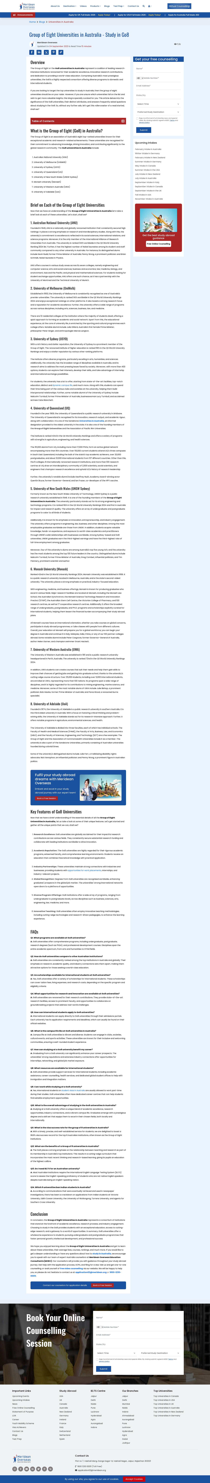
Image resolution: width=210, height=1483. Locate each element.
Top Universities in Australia (166, 1407)
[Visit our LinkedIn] (32, 1469)
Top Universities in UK (163, 1404)
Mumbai (126, 1404)
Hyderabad (96, 1415)
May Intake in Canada (145, 165)
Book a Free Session (46, 798)
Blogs (107, 6)
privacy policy (144, 122)
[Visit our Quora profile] (50, 1469)
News (14, 1404)
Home (32, 21)
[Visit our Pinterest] (44, 1469)
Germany (64, 1415)
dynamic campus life (62, 385)
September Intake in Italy (147, 182)
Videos (83, 6)
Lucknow (95, 1411)
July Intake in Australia (145, 178)
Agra (93, 1419)
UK (60, 1400)
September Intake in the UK (148, 190)
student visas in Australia (73, 1090)
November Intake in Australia (149, 199)
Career (15, 1419)
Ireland (62, 1419)
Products (94, 6)
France (62, 1423)
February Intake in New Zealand (150, 157)
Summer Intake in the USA (147, 170)
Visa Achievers (19, 1427)
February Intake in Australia (148, 149)
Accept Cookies (134, 1479)
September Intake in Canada (149, 186)
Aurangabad (97, 1423)
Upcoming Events (20, 1396)
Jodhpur (126, 1442)
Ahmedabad (128, 1415)
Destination (69, 6)
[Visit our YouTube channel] (26, 1469)
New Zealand (65, 1411)
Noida (93, 1404)
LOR (14, 1415)
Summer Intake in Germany (148, 161)
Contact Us (133, 6)
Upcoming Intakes (21, 1400)
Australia (63, 1407)
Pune (93, 1407)
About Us (55, 6)
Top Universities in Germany (166, 1415)
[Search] (144, 6)
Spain (62, 1439)
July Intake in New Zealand (147, 174)
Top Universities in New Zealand (168, 1411)
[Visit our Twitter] (38, 1469)
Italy (61, 1427)
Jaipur (94, 1396)
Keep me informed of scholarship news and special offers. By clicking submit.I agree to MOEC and (158, 120)
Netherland (64, 1435)
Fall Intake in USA (143, 194)
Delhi (93, 1400)
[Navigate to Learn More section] (149, 6)
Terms (172, 120)
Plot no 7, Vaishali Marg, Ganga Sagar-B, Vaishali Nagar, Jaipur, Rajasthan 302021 (113, 1461)
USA (61, 1396)
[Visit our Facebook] (20, 1469)
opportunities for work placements (84, 870)
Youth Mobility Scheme (23, 1423)
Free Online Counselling (158, 243)
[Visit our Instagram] (14, 1469)
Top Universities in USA (164, 1400)
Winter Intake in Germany (147, 153)
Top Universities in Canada (166, 1396)
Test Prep (118, 6)
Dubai (125, 1439)
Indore (94, 1427)
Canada (63, 1404)
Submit (144, 130)
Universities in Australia (60, 21)
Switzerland (64, 1431)
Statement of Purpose (23, 1411)
